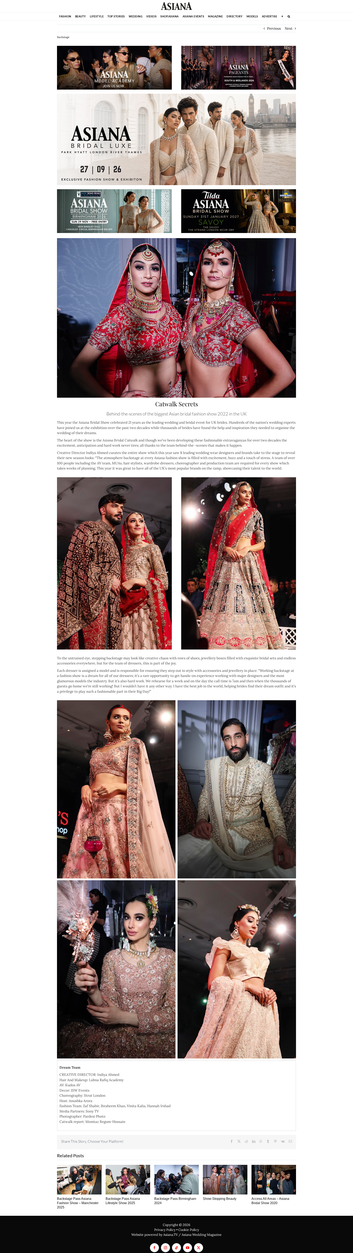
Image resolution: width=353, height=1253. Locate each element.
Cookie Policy (188, 1230)
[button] (289, 16)
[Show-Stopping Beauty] (225, 1179)
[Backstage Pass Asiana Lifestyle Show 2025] (128, 1179)
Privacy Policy (164, 1230)
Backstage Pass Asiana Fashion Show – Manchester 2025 (77, 1203)
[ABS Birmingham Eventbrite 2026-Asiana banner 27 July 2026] (114, 191)
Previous (274, 28)
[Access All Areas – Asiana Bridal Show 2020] (273, 1179)
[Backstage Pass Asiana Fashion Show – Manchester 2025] (79, 1179)
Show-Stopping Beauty (219, 1198)
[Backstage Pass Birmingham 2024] (176, 1179)
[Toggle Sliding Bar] (282, 16)
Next (289, 28)
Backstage (63, 37)
